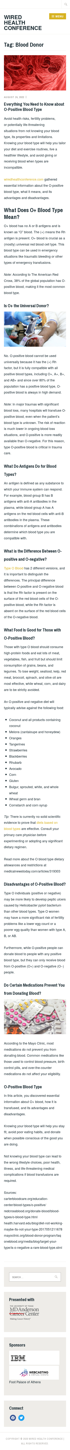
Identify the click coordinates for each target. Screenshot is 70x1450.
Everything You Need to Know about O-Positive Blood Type (34, 106)
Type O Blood (13, 568)
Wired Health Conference (23, 22)
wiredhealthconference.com (23, 179)
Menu (59, 16)
